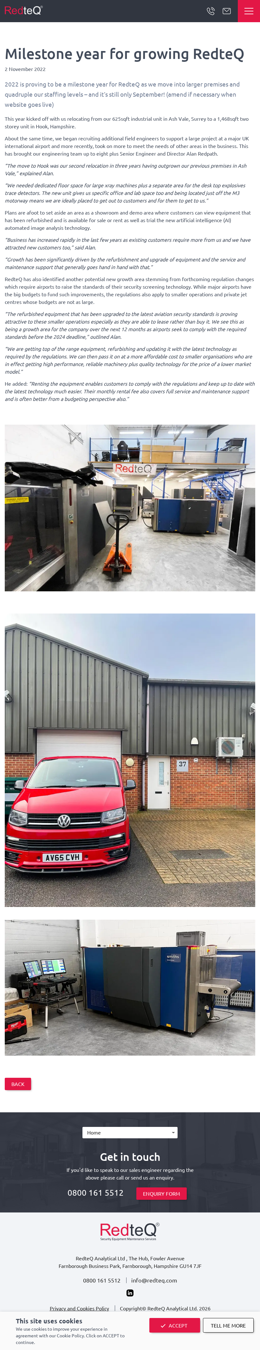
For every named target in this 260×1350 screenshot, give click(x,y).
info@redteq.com (154, 1280)
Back (17, 1084)
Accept (178, 1325)
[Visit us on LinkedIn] (130, 1292)
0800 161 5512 (211, 11)
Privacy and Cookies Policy (79, 1308)
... (227, 11)
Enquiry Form (161, 1193)
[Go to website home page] (24, 10)
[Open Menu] (249, 11)
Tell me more (228, 1325)
